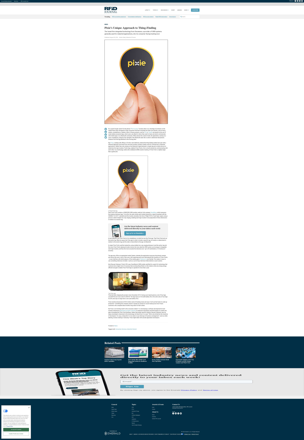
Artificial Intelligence (136, 415)
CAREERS (135, 434)
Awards (179, 10)
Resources (164, 10)
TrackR (150, 132)
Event (173, 10)
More (185, 10)
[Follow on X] (300, 1)
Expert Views (114, 409)
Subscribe (195, 10)
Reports (133, 423)
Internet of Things (135, 411)
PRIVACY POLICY (195, 434)
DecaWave (154, 212)
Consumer (118, 329)
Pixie (111, 143)
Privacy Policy (9, 426)
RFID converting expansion (119, 16)
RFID (133, 407)
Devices (124, 329)
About (153, 414)
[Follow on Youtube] (302, 1)
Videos (112, 413)
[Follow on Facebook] (295, 1)
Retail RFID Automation (161, 16)
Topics (155, 10)
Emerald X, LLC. (188, 431)
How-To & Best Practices (137, 425)
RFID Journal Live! (24, 1)
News (106, 24)
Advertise (16, 1)
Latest (147, 10)
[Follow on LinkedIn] (297, 1)
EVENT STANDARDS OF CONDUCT (161, 434)
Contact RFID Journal (156, 418)
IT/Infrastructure (135, 421)
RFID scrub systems (148, 16)
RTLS (133, 409)
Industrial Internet (132, 329)
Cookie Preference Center (16, 433)
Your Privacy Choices (175, 434)
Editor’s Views (114, 411)
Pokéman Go (143, 259)
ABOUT (131, 434)
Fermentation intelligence (134, 16)
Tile (146, 132)
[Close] (29, 407)
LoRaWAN (134, 419)
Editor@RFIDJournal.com (177, 408)
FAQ (112, 417)
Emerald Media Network (6, 1)
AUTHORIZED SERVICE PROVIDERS (146, 434)
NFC (133, 417)
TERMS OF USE (187, 434)
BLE (132, 413)
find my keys (134, 129)
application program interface (128, 310)
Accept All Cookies (16, 429)
